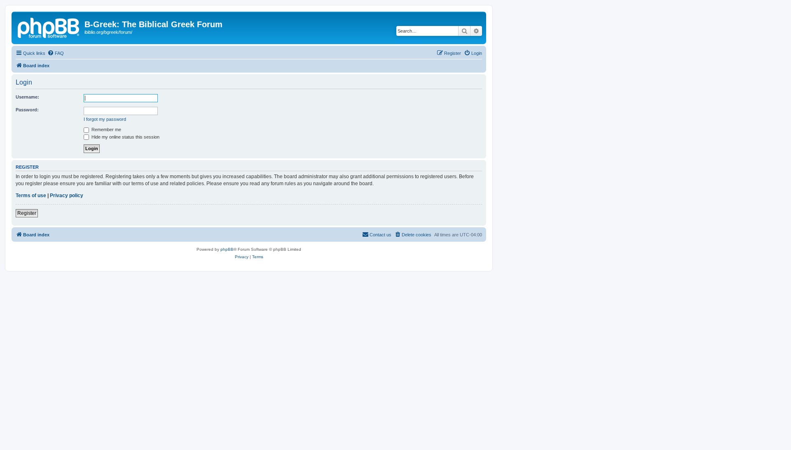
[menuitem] (55, 53)
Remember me (105, 129)
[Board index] (49, 27)
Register (26, 213)
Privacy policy (66, 195)
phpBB (227, 249)
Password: (27, 109)
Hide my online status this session (124, 136)
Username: (27, 96)
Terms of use (31, 195)
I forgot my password (105, 119)
